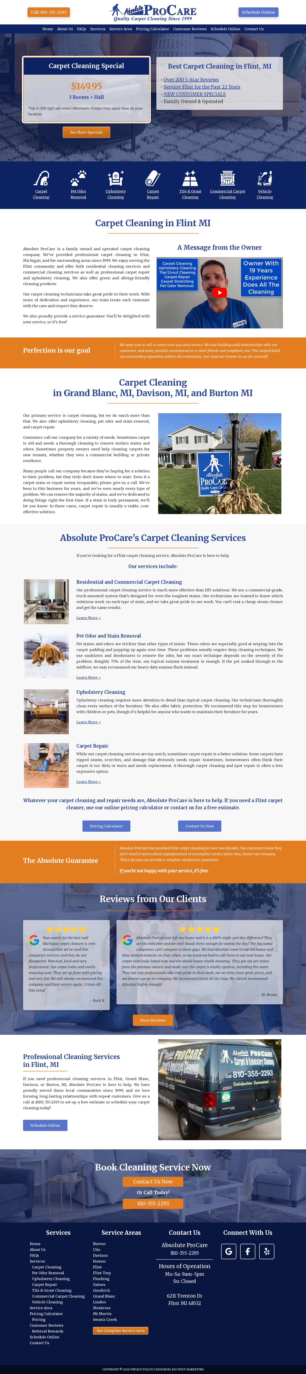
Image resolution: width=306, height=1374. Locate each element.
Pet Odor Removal (48, 1273)
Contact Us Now (153, 1182)
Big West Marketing (188, 1369)
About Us (38, 1249)
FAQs (34, 1255)
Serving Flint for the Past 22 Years (202, 87)
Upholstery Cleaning (51, 1278)
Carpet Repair (44, 1284)
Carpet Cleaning (46, 1267)
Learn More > (88, 618)
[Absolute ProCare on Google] (228, 1251)
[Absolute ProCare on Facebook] (247, 1251)
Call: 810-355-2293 (49, 12)
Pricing (38, 1319)
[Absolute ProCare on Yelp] (266, 1251)
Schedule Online (258, 12)
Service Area (41, 1308)
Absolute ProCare (153, 12)
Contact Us (39, 1343)
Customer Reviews (46, 1325)
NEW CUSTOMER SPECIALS (195, 94)
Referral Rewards (47, 1331)
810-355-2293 (153, 1203)
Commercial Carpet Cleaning (58, 1296)
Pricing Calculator (46, 1313)
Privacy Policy (141, 1369)
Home (35, 1244)
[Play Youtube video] (219, 292)
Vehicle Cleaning (47, 1302)
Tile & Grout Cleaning (51, 1290)
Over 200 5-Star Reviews (191, 79)
